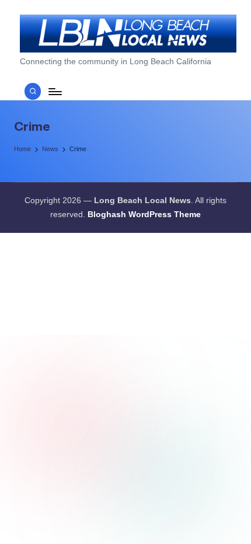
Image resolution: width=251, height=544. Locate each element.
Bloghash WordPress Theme (144, 214)
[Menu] (54, 91)
